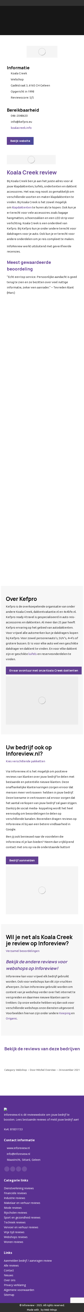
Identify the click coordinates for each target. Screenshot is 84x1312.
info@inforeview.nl (18, 1154)
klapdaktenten (22, 207)
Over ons (9, 1280)
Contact (9, 1270)
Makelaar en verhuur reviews (22, 1203)
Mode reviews (13, 1208)
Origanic (11, 1018)
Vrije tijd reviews (14, 1232)
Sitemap (9, 1295)
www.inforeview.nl (18, 1148)
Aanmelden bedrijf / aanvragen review (28, 1260)
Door (43, 1069)
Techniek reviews (15, 1222)
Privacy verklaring (15, 1285)
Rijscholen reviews (15, 1212)
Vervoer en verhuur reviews (21, 1227)
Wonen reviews (13, 1242)
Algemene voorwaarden (19, 1290)
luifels (33, 654)
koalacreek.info (21, 127)
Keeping (65, 1013)
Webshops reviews (16, 1237)
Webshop (21, 1069)
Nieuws (8, 1275)
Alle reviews (11, 1265)
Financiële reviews (15, 1193)
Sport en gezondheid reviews (22, 1217)
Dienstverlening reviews (19, 1188)
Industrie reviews (14, 1198)
